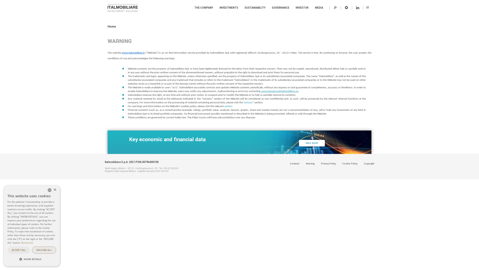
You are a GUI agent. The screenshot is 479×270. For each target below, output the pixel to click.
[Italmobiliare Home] (123, 8)
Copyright (369, 164)
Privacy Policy (328, 164)
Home (112, 26)
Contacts (295, 164)
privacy (249, 102)
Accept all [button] (19, 250)
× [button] (54, 189)
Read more (312, 143)
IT (367, 7)
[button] (31, 259)
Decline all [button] (44, 250)
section (228, 106)
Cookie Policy (349, 164)
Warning (310, 164)
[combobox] (49, 190)
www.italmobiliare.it (133, 53)
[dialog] (32, 225)
